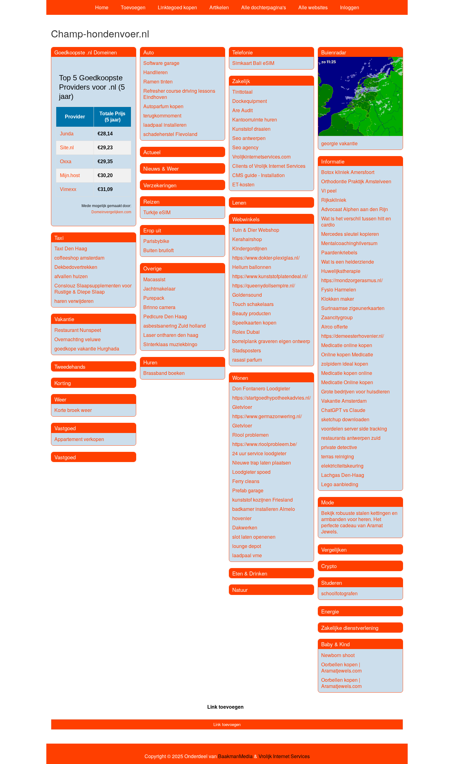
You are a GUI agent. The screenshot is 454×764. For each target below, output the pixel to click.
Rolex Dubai (246, 331)
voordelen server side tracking (354, 428)
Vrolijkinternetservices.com (261, 156)
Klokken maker (337, 298)
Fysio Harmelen (338, 289)
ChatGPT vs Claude (343, 410)
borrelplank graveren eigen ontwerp (271, 341)
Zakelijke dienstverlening (349, 627)
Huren (150, 362)
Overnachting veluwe (77, 339)
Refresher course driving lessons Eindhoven (179, 93)
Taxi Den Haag (70, 248)
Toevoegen (133, 7)
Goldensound (247, 294)
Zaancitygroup (337, 317)
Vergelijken (334, 549)
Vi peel (329, 190)
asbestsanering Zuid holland (174, 325)
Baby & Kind (335, 644)
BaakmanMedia (235, 756)
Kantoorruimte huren (254, 119)
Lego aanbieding (339, 484)
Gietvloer (242, 406)
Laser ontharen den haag (170, 334)
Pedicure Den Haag (165, 316)
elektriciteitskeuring (342, 465)
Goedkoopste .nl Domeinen (85, 52)
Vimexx (68, 189)
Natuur (240, 589)
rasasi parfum (247, 359)
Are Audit (242, 110)
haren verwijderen (74, 300)
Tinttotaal (242, 91)
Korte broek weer (73, 410)
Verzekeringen (159, 185)
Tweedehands (70, 366)
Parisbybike (156, 240)
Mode (327, 502)
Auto (148, 52)
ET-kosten (243, 184)
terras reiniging (337, 456)
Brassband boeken (164, 372)
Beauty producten (251, 313)
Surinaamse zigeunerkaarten (353, 308)
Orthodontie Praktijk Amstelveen (356, 181)
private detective (339, 447)
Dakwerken (244, 527)
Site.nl (67, 147)
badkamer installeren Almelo (263, 508)
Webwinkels (246, 219)
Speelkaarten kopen (254, 322)
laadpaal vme (247, 555)
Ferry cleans (245, 481)
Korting (62, 383)
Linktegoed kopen (177, 7)
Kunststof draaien (251, 128)
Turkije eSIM (156, 212)
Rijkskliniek (333, 199)
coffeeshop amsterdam (79, 257)
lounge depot (246, 546)
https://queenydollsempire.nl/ (263, 285)
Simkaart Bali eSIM (253, 62)
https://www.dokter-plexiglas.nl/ (266, 257)
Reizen (151, 201)
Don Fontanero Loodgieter (261, 388)
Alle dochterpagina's (263, 7)
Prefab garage (247, 490)
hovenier (241, 518)
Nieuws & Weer (161, 168)
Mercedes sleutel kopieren (350, 233)
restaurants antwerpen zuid (350, 437)
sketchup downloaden (345, 419)
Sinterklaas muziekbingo (170, 344)
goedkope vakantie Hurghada (86, 348)
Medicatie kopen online (346, 372)
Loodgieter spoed (251, 471)
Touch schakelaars (253, 304)
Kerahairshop (247, 239)
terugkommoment (162, 115)
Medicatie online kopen (346, 345)
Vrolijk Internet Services (284, 756)
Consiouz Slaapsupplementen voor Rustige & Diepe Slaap (93, 288)
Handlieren (155, 72)
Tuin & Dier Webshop (255, 229)
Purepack (153, 297)
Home (101, 7)
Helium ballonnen (251, 266)
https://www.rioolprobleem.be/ (264, 444)
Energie (330, 611)
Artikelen (219, 7)
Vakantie (64, 319)
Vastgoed (65, 428)
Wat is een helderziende (347, 261)
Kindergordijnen (249, 248)
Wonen (240, 377)
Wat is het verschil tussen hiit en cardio (356, 221)
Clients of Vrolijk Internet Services (268, 165)
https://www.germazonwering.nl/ (267, 416)
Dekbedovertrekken (75, 266)
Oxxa (65, 161)
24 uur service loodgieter (259, 453)
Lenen (239, 202)
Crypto (329, 566)
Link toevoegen (225, 706)
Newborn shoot (338, 655)
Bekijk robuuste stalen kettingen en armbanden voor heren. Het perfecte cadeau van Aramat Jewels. (359, 522)
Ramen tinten (158, 81)
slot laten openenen (253, 536)
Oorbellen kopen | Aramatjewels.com (341, 667)
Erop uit (152, 230)
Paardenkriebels (339, 252)
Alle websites (313, 7)
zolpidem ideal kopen (344, 363)
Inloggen (349, 7)
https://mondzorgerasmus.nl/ (352, 280)
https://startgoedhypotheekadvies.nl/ (271, 397)
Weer (60, 399)
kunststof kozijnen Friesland (262, 499)
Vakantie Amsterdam (344, 400)
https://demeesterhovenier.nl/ (352, 335)
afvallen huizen (71, 276)
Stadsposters (246, 350)
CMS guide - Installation (258, 175)
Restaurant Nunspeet (77, 329)
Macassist (154, 279)
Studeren (331, 582)
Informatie (332, 161)
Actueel (152, 152)
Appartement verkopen (79, 439)
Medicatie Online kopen (347, 382)
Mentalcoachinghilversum (349, 243)
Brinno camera (159, 307)
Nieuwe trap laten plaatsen (261, 462)
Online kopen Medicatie (347, 354)
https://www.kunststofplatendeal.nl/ (270, 276)
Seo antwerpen (249, 138)
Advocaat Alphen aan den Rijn (354, 209)
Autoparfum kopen (163, 106)
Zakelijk (241, 81)
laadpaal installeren (165, 124)
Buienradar (333, 52)
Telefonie (242, 52)
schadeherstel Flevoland (170, 134)
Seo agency (245, 147)
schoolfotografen (339, 593)
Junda (67, 133)
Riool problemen (250, 434)
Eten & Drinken (249, 573)
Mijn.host (70, 175)
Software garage (161, 62)
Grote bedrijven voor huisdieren (355, 391)
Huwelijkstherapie (340, 270)
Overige (152, 268)
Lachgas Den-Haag (342, 474)
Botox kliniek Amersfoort (347, 172)
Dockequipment (249, 100)
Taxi (59, 237)
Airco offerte (334, 326)
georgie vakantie (339, 143)
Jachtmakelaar (159, 288)
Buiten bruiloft (158, 250)
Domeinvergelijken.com (111, 212)
